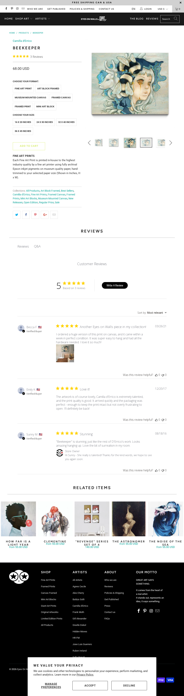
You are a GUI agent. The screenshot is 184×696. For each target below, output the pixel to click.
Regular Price (46, 202)
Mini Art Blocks (28, 198)
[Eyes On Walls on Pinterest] (11, 9)
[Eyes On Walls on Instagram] (17, 9)
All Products (33, 190)
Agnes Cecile (79, 586)
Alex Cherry (78, 593)
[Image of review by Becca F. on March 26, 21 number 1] (65, 353)
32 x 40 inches (66, 122)
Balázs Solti (78, 599)
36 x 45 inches (23, 131)
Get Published (56, 9)
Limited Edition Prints (51, 618)
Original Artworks (49, 612)
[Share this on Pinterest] (35, 215)
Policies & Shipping (82, 9)
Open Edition (31, 202)
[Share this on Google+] (45, 215)
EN (133, 9)
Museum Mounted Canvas (30, 97)
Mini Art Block (45, 106)
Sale (57, 202)
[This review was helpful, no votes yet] (156, 375)
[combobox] (152, 312)
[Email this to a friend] (54, 215)
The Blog (137, 18)
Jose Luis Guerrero (82, 644)
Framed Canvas (61, 97)
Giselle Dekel (79, 625)
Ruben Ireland (80, 650)
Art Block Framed (48, 88)
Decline (129, 685)
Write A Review (115, 285)
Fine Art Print (23, 88)
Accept (90, 685)
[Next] (170, 84)
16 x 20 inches (23, 122)
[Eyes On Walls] (94, 19)
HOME (8, 18)
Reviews (152, 18)
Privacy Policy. (85, 674)
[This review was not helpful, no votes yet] (163, 375)
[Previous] (90, 84)
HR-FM (76, 637)
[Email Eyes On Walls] (22, 9)
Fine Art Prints (39, 194)
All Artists (77, 580)
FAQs (107, 618)
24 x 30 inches (44, 122)
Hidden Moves (80, 631)
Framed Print (23, 106)
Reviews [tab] (23, 246)
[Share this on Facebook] (26, 215)
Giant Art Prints (48, 605)
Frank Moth (78, 612)
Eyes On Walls (24, 669)
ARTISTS (41, 18)
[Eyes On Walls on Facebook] (6, 9)
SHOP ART (22, 18)
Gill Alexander (79, 618)
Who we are (35, 9)
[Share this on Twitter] (16, 215)
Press (107, 605)
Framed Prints (48, 586)
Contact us (106, 9)
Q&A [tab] (37, 246)
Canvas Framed (49, 593)
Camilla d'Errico (22, 41)
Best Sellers (67, 190)
